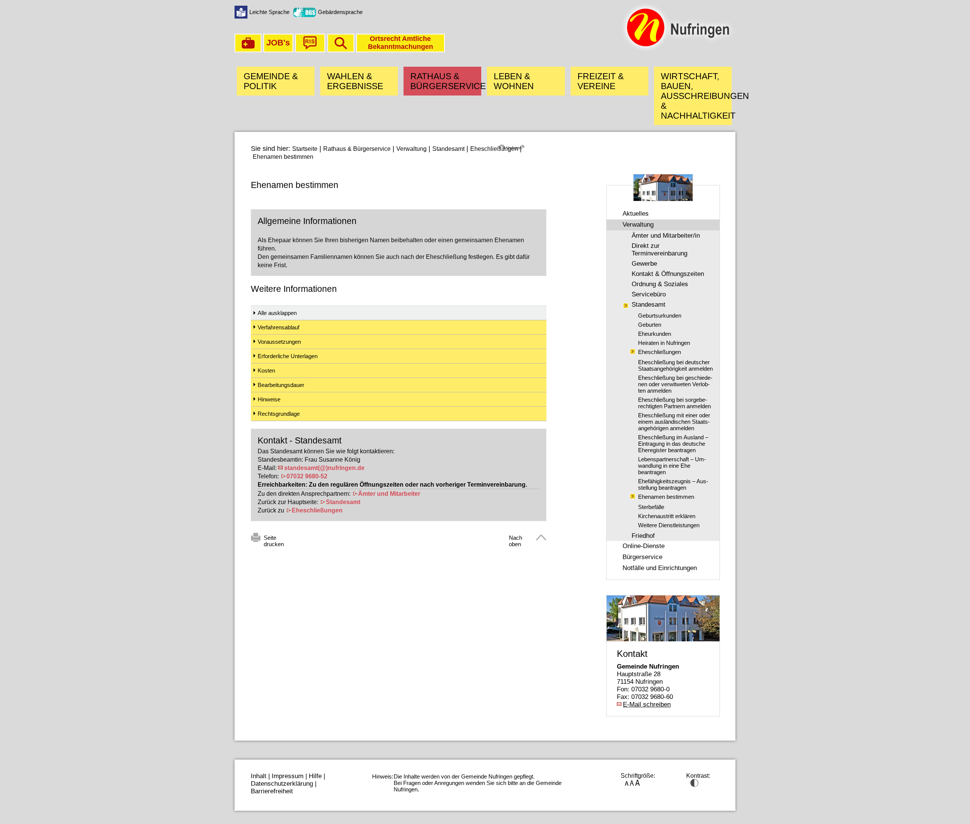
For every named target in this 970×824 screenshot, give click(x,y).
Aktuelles (636, 213)
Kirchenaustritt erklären (666, 516)
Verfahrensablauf (278, 327)
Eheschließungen (494, 149)
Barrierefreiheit (272, 791)
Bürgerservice (642, 557)
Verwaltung (411, 149)
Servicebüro (649, 294)
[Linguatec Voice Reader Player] (522, 150)
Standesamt (448, 149)
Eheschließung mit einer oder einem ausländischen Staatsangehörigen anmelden (674, 421)
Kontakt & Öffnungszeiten (668, 273)
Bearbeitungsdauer (281, 385)
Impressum (288, 776)
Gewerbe (644, 263)
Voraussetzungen (279, 341)
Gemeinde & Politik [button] (271, 81)
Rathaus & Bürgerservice (357, 149)
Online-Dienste (644, 546)
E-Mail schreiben (647, 704)
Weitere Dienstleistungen (668, 525)
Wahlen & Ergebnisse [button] (355, 81)
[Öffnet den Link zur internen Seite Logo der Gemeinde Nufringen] (677, 50)
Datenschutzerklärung (282, 783)
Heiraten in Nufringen (664, 343)
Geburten (649, 324)
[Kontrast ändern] (694, 785)
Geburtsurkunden (659, 315)
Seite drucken (274, 539)
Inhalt (258, 776)
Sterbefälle (651, 507)
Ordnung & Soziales (660, 284)
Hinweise (269, 399)
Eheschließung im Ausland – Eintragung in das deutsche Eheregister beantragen (673, 443)
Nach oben (515, 539)
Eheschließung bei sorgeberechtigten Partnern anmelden (674, 402)
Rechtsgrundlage (279, 413)
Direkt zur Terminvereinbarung (659, 249)
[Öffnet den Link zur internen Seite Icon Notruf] (248, 50)
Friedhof (643, 535)
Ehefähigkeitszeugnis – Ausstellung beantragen (673, 484)
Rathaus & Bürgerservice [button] (445, 81)
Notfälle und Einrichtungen (660, 568)
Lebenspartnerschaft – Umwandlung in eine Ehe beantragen (672, 465)
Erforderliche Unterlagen (288, 356)
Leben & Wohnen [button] (514, 81)
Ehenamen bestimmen (283, 157)
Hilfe (315, 776)
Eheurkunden (654, 334)
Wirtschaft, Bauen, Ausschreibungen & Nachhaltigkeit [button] (696, 96)
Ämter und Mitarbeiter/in (666, 235)
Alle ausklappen (277, 313)
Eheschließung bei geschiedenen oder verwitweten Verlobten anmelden (675, 384)
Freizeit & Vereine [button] (600, 81)
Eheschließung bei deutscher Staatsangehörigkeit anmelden (675, 365)
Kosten (266, 370)
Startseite (305, 149)
